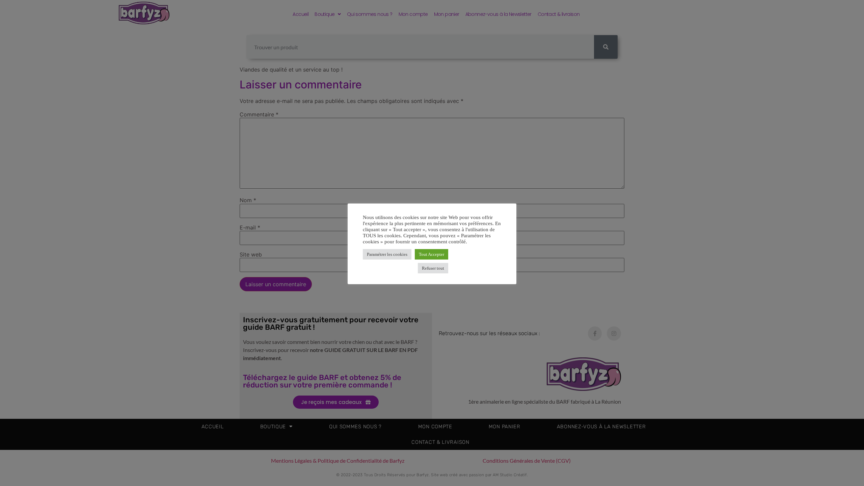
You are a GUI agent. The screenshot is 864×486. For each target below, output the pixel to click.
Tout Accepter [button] (431, 254)
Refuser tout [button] (433, 268)
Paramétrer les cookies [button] (387, 254)
